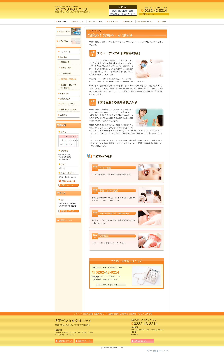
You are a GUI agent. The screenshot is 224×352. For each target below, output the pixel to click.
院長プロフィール (95, 21)
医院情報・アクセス (145, 21)
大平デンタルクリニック (71, 9)
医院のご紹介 (78, 21)
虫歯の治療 (65, 62)
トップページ (62, 21)
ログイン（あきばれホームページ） (158, 351)
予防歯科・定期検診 (68, 79)
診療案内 (63, 57)
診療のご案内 (114, 21)
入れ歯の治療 (66, 73)
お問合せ (163, 21)
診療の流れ (128, 21)
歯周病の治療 (66, 68)
